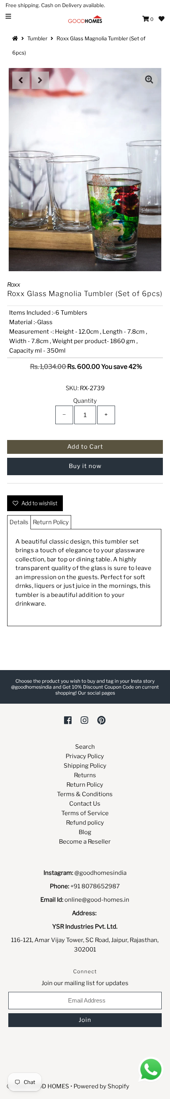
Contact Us (84, 803)
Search (85, 746)
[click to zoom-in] (149, 80)
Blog (85, 832)
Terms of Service (85, 813)
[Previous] (21, 80)
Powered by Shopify (101, 1086)
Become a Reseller (85, 841)
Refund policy (85, 822)
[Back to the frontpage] (16, 38)
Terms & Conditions (85, 794)
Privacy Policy (85, 756)
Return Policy (51, 522)
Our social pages (96, 693)
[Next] (40, 80)
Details (18, 522)
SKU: (72, 388)
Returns (85, 775)
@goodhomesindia (100, 872)
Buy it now (85, 466)
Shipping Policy (85, 765)
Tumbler (37, 38)
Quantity (85, 400)
